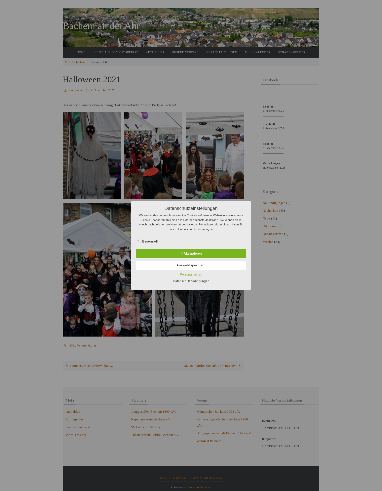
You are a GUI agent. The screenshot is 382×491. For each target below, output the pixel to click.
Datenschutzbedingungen (191, 281)
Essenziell (150, 241)
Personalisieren (191, 274)
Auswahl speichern (191, 265)
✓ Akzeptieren (191, 253)
